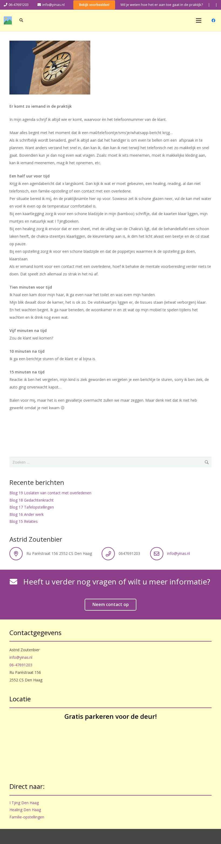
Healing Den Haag (25, 809)
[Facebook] (213, 20)
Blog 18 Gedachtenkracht (31, 500)
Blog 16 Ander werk (26, 514)
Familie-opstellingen (26, 817)
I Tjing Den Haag (24, 802)
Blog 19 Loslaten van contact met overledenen (50, 492)
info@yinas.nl (178, 553)
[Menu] (198, 20)
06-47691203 (20, 664)
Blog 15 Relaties (23, 521)
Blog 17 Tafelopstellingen (31, 507)
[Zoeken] (21, 20)
